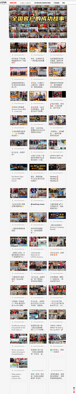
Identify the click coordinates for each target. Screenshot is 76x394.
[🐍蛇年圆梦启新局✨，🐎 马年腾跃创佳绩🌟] (18, 120)
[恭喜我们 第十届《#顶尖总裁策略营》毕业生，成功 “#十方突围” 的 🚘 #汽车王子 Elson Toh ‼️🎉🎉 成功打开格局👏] (38, 339)
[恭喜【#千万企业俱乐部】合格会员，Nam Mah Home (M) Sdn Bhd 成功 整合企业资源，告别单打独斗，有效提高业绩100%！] (38, 387)
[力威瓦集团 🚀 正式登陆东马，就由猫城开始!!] (57, 193)
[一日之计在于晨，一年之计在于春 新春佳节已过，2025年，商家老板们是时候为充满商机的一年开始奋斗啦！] (57, 290)
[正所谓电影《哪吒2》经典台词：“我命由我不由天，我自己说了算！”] (57, 266)
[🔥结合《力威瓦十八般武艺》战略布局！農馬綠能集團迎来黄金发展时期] (38, 72)
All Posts (12, 39)
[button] (64, 39)
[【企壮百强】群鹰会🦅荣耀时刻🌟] (18, 193)
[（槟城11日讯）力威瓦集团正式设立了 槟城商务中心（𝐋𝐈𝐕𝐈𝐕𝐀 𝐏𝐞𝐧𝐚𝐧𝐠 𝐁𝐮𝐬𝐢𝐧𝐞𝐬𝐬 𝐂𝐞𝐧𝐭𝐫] (18, 241)
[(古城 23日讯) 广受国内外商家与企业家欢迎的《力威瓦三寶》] (38, 144)
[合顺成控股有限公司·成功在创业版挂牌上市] (18, 72)
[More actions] (25, 55)
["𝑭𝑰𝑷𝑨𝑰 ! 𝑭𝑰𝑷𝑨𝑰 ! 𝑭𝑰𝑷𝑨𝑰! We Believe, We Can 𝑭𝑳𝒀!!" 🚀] (57, 314)
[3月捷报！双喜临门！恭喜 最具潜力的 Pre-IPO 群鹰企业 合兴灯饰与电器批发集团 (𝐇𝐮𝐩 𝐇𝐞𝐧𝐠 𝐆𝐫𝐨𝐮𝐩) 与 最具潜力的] (18, 290)
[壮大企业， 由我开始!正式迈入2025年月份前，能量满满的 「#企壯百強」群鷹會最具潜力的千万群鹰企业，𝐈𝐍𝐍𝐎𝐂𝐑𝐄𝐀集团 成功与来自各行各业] (38, 290)
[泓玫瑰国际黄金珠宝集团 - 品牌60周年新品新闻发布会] (57, 47)
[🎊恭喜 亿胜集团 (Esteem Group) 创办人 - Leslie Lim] (18, 96)
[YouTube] (74, 392)
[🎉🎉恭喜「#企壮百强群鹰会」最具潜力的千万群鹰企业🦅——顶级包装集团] (38, 96)
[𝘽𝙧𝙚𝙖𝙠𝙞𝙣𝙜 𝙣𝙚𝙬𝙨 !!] (38, 193)
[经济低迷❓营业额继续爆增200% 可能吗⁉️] (18, 47)
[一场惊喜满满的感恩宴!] (18, 217)
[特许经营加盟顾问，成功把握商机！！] (38, 217)
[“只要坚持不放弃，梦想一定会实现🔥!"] (18, 266)
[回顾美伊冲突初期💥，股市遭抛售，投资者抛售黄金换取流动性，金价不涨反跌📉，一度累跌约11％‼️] (57, 72)
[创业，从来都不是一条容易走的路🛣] (38, 47)
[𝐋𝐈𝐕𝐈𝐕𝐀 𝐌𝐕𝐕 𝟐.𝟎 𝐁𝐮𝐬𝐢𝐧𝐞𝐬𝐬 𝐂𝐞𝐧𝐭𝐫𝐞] (57, 144)
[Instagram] (74, 390)
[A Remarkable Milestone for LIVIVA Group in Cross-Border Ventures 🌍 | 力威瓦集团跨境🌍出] (38, 241)
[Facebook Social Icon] (74, 388)
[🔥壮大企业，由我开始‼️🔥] (57, 241)
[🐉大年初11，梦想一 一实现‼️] (57, 339)
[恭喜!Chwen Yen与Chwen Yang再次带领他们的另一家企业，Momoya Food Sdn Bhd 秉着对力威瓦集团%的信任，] (57, 387)
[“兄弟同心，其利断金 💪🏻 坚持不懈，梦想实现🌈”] (57, 120)
